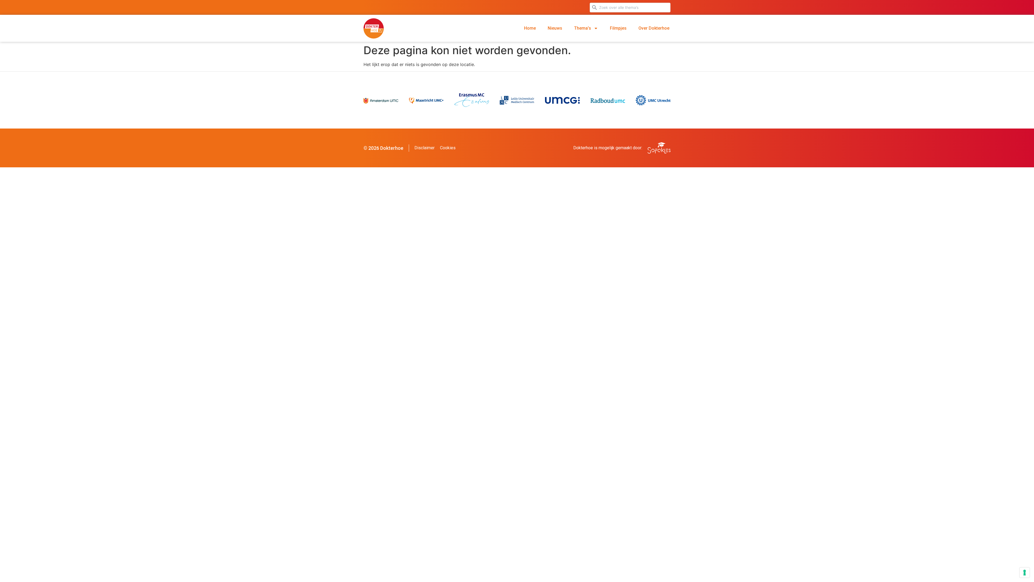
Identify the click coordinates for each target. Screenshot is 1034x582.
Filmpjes (618, 28)
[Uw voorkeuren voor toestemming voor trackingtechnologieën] (1024, 572)
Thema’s (582, 28)
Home (530, 28)
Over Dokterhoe (653, 28)
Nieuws (555, 28)
